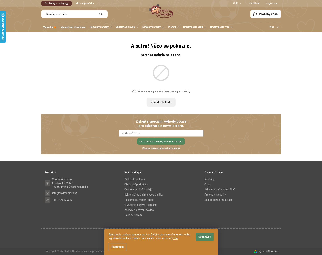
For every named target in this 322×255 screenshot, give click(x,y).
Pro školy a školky (215, 194)
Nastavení (117, 246)
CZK (235, 3)
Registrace (272, 3)
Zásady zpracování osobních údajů (161, 147)
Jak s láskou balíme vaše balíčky (143, 194)
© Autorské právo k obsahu (140, 205)
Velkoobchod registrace (218, 199)
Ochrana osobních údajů (138, 189)
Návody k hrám (133, 215)
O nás (207, 184)
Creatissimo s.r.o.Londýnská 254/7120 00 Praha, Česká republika (70, 183)
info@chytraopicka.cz (64, 193)
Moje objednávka (85, 3)
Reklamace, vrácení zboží (139, 199)
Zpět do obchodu (161, 102)
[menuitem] (49, 27)
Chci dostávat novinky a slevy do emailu (161, 141)
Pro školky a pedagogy (56, 3)
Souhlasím (204, 236)
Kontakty (209, 179)
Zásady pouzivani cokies (139, 210)
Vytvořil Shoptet (268, 251)
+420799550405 (62, 200)
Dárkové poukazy (134, 179)
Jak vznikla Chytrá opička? (219, 189)
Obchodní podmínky (136, 184)
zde (175, 238)
